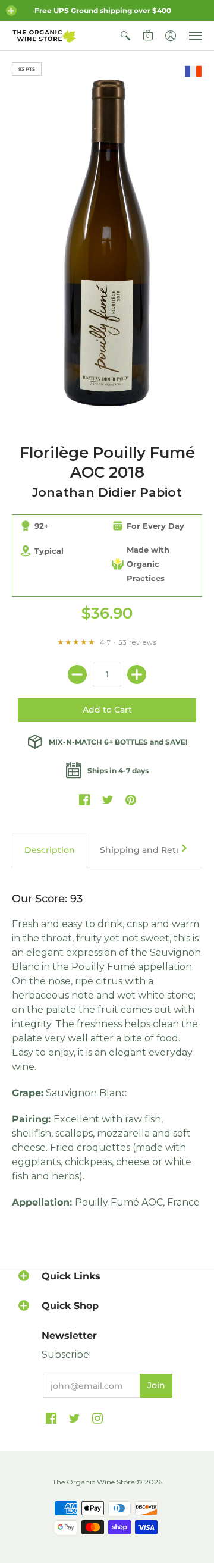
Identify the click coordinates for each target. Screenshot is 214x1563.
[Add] (136, 674)
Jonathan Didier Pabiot (107, 492)
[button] (11, 10)
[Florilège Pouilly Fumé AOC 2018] (107, 240)
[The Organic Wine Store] (44, 35)
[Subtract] (77, 674)
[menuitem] (125, 35)
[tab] (49, 850)
